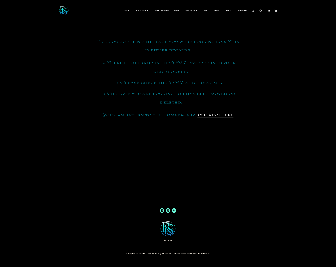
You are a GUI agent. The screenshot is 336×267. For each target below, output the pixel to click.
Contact (228, 10)
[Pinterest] (260, 10)
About (206, 10)
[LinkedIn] (268, 10)
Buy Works (242, 10)
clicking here (215, 115)
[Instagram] (252, 10)
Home (126, 10)
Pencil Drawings (161, 10)
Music (176, 10)
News (216, 10)
